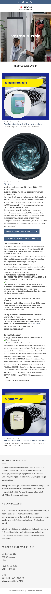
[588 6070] (31, 2)
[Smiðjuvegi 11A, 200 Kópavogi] (19, 2)
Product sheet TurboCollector (21, 231)
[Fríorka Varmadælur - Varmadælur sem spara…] (25, 8)
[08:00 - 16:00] (27, 2)
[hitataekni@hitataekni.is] (23, 2)
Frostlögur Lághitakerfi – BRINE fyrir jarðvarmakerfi (23, 124)
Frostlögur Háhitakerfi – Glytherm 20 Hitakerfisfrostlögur (25, 440)
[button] (3, 8)
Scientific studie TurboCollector (22, 239)
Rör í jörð (7, 184)
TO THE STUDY (34, 324)
